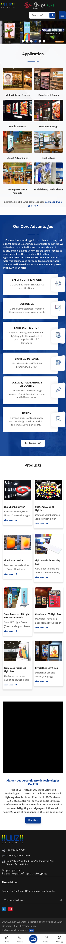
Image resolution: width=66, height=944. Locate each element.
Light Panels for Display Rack (47, 562)
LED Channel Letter (14, 506)
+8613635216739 (16, 849)
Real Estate (48, 158)
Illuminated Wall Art (14, 560)
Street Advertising (17, 158)
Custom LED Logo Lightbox (44, 508)
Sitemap (6, 926)
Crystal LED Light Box (46, 667)
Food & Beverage (48, 126)
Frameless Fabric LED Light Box (15, 669)
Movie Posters (17, 126)
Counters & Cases (48, 95)
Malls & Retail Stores (17, 95)
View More (8, 520)
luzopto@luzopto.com (18, 855)
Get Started (30, 443)
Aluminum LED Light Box (48, 614)
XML (16, 926)
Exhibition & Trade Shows (48, 189)
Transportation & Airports (17, 191)
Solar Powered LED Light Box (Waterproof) (17, 616)
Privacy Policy (28, 926)
